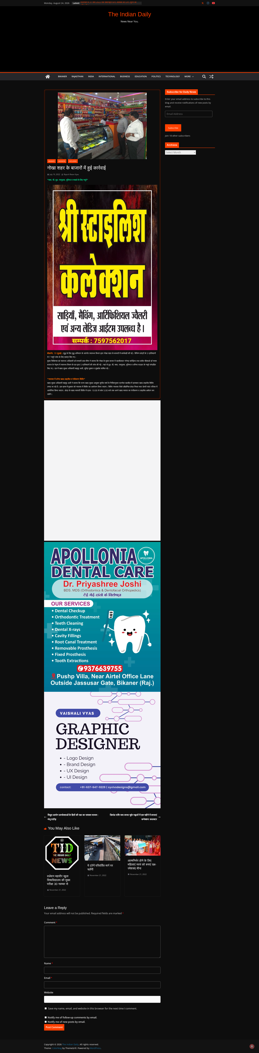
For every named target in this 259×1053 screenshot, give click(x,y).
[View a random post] (211, 76)
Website (48, 992)
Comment (50, 922)
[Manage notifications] (252, 1046)
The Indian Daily (129, 14)
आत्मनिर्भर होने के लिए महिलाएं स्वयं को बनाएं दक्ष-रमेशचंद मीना (142, 864)
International (107, 76)
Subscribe (173, 127)
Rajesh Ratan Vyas (71, 174)
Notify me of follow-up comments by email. (72, 1017)
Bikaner (62, 76)
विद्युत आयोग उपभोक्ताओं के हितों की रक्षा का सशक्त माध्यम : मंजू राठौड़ (73, 817)
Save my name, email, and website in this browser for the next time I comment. (92, 1008)
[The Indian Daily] (47, 76)
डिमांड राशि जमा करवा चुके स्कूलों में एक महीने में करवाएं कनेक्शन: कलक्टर (133, 817)
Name (48, 963)
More (188, 76)
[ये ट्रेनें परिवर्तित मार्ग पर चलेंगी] (102, 837)
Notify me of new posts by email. (66, 1021)
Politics (156, 76)
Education (141, 76)
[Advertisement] (129, 50)
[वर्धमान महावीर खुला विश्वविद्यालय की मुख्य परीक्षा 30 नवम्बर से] (62, 837)
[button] (192, 76)
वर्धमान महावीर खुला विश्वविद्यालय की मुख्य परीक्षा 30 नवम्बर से (58, 880)
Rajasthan (77, 76)
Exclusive (73, 161)
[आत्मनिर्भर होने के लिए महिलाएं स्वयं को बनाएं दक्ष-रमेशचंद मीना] (143, 837)
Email (48, 978)
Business (125, 76)
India (91, 76)
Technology (172, 76)
